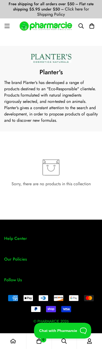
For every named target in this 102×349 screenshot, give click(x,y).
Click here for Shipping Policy (63, 11)
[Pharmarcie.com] (46, 26)
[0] (39, 341)
